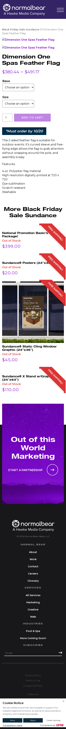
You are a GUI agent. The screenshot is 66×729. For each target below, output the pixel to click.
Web (33, 616)
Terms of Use (33, 680)
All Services (33, 595)
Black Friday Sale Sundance (20, 29)
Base (6, 81)
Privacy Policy (33, 675)
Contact (33, 566)
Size (5, 97)
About (33, 552)
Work (33, 559)
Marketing (33, 602)
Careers (33, 573)
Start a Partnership (25, 470)
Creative (33, 609)
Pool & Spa (33, 631)
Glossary (33, 580)
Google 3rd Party (33, 685)
